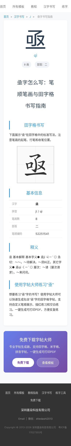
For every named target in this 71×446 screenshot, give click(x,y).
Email (21, 418)
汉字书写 (49, 6)
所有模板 (18, 6)
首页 (6, 16)
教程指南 (33, 392)
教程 (34, 6)
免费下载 (23, 362)
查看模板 (48, 363)
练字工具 (61, 392)
